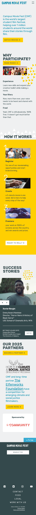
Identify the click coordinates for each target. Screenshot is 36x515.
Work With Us (18, 502)
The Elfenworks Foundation (14, 384)
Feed (18, 495)
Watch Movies (11, 40)
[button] (33, 2)
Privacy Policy (21, 508)
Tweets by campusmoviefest (16, 457)
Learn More (13, 407)
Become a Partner (13, 353)
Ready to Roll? (14, 243)
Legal (18, 499)
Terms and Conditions (19, 510)
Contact (18, 492)
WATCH (29, 333)
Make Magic (10, 63)
